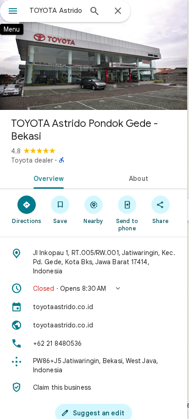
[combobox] (55, 10)
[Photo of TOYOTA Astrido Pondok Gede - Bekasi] (93, 55)
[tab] (47, 178)
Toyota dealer (32, 160)
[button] (93, 288)
